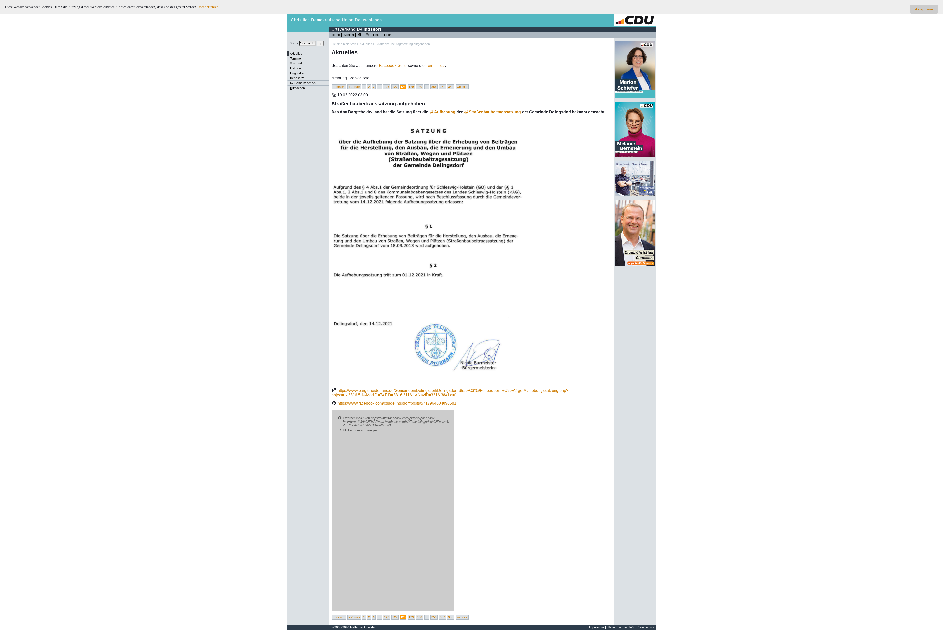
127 (395, 87)
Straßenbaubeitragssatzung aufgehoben (403, 44)
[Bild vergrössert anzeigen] (430, 251)
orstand (296, 63)
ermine (295, 58)
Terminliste (435, 66)
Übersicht (339, 87)
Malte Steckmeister (362, 627)
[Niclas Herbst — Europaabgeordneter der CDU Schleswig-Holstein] (634, 195)
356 (434, 87)
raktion (295, 68)
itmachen (297, 88)
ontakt (349, 35)
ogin (388, 35)
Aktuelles (366, 44)
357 (442, 87)
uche (294, 43)
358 (450, 87)
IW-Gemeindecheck (303, 83)
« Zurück (354, 87)
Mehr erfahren (208, 7)
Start (353, 44)
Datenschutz (646, 627)
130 (419, 87)
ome (336, 35)
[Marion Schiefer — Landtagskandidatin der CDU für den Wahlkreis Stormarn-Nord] (634, 97)
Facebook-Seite (393, 66)
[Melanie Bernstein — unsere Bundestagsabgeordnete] (634, 156)
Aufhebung (444, 112)
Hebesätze (297, 78)
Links (376, 35)
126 (386, 87)
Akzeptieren (924, 9)
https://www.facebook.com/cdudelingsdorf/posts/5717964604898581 (397, 403)
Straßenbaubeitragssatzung (495, 112)
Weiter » (462, 87)
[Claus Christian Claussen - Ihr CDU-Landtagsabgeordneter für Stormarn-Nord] (634, 265)
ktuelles (296, 53)
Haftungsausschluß (621, 627)
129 (411, 87)
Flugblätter (297, 73)
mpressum (596, 627)
